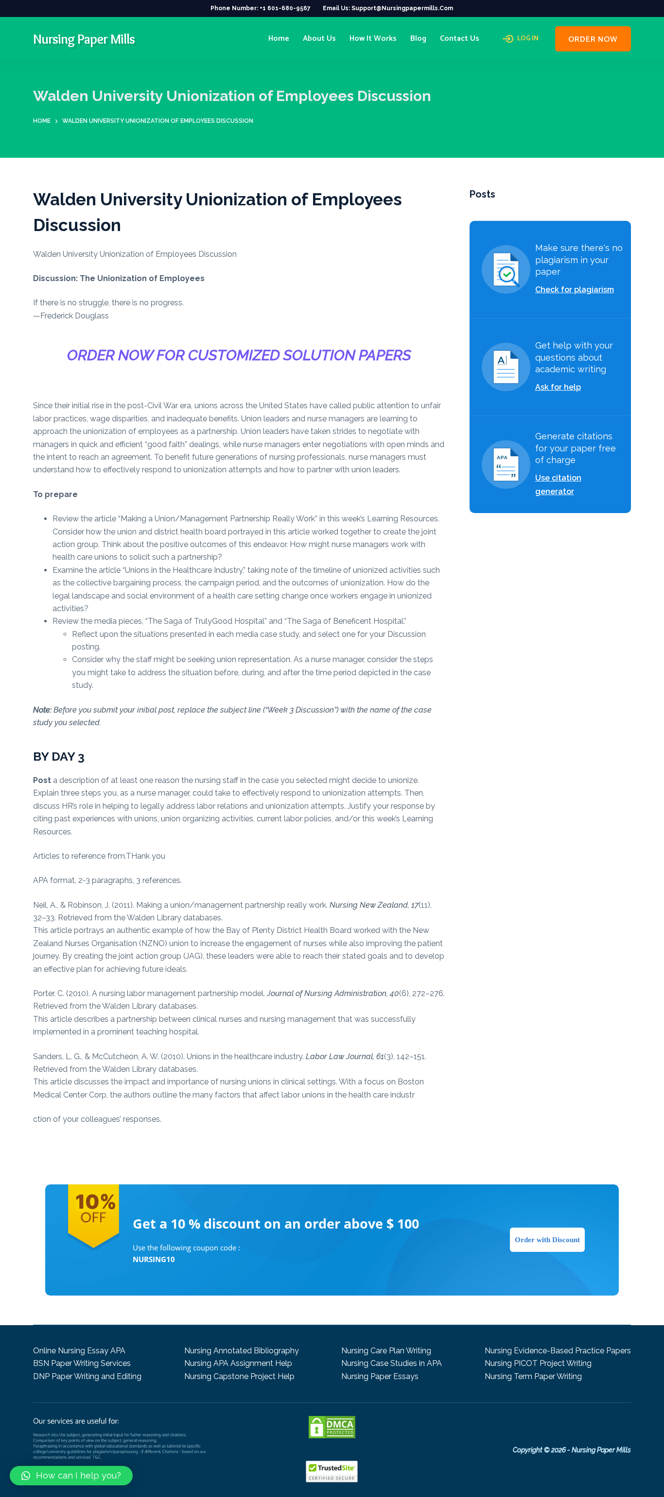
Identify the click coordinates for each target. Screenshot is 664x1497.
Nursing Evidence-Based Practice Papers (558, 1350)
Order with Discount (547, 1240)
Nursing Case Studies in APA (391, 1363)
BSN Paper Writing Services (82, 1363)
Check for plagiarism (574, 289)
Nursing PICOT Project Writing (538, 1363)
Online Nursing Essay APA (79, 1350)
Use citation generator (558, 484)
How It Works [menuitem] (373, 38)
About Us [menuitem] (319, 38)
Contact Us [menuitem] (459, 38)
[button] (71, 1475)
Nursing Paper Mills (84, 39)
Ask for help (558, 387)
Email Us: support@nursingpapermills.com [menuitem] (388, 8)
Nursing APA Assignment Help (238, 1363)
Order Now (592, 39)
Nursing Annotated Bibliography (241, 1350)
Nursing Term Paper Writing (533, 1376)
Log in (528, 38)
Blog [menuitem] (418, 38)
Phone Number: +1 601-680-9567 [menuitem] (260, 8)
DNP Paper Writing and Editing (87, 1376)
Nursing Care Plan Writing (386, 1350)
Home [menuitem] (278, 38)
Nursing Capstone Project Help (239, 1376)
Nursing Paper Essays (380, 1376)
